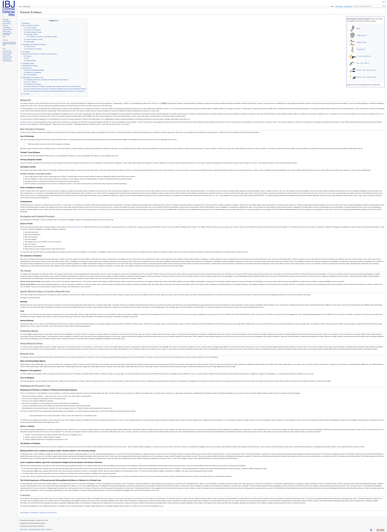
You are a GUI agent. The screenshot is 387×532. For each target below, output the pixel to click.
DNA (357, 28)
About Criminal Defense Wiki (36, 529)
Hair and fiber (362, 63)
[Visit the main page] (9, 8)
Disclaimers (48, 529)
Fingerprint (360, 35)
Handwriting (360, 42)
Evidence (26, 512)
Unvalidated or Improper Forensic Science (43, 512)
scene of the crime (77, 227)
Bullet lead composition (365, 77)
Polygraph (360, 49)
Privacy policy (23, 529)
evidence (29, 122)
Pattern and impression (365, 70)
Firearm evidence (362, 56)
